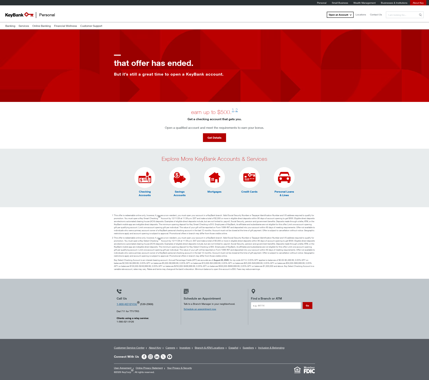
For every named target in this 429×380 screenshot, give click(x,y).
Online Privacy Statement (149, 367)
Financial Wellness (65, 25)
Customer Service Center (129, 347)
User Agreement (122, 367)
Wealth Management (364, 2)
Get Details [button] (214, 137)
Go (307, 305)
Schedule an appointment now (200, 309)
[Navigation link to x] (163, 356)
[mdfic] (309, 370)
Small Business (340, 2)
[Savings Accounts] (179, 177)
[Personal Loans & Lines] (284, 177)
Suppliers (248, 347)
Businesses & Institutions (394, 2)
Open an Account (338, 14)
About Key (418, 2)
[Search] (420, 15)
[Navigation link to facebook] (144, 356)
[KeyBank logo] (19, 15)
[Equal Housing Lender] (297, 370)
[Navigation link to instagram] (150, 356)
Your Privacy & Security (179, 367)
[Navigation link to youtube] (169, 356)
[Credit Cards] (249, 177)
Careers (170, 347)
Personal (321, 2)
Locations (361, 14)
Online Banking (41, 25)
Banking (10, 25)
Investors (184, 347)
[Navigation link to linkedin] (156, 356)
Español (233, 347)
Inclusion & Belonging (271, 347)
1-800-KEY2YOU (127, 304)
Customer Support (91, 25)
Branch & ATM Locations (209, 347)
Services (24, 25)
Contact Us (376, 14)
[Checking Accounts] (144, 177)
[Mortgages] (214, 177)
